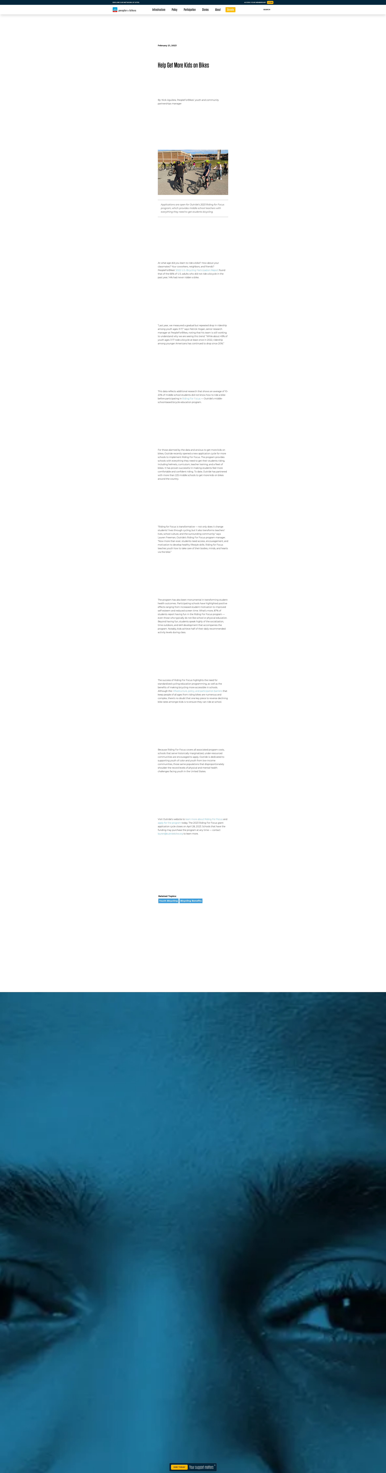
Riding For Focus (191, 398)
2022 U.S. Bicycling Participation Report (197, 270)
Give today (179, 1467)
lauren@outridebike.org (170, 833)
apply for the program (169, 822)
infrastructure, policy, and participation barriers (197, 691)
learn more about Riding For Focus (204, 819)
